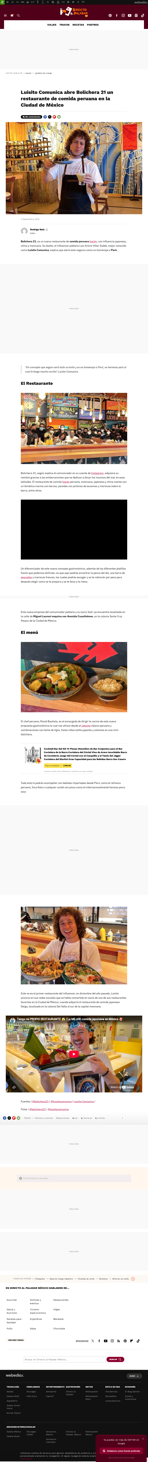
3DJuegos (31, 1391)
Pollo (9, 1328)
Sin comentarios (32, 117)
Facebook (116, 15)
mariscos (87, 1118)
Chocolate (59, 1328)
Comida (101, 1118)
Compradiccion (112, 1401)
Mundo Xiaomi (14, 1413)
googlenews (136, 15)
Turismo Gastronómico (38, 1311)
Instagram (123, 15)
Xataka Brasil (13, 1436)
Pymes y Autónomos (130, 1397)
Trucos (64, 24)
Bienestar (58, 1319)
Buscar (18, 15)
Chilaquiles (40, 1279)
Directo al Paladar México (73, 1433)
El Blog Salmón (132, 1391)
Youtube (129, 15)
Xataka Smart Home (13, 1406)
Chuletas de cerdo (86, 1279)
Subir (132, 1376)
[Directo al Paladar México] (74, 12)
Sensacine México (51, 1433)
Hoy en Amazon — (58, 765)
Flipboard (54, 117)
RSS (118, 1340)
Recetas (78, 24)
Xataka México (14, 1431)
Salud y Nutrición (12, 1311)
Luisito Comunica (84, 1101)
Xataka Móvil (13, 1396)
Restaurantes (62, 1118)
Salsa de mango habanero (62, 1279)
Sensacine (51, 1391)
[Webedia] (15, 1375)
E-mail (59, 117)
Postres (93, 24)
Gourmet (12, 1300)
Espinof (50, 1396)
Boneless (103, 1279)
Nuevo (12, 15)
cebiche (86, 725)
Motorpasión (92, 1391)
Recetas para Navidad (14, 1321)
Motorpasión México (92, 1433)
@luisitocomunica (61, 1101)
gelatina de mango (43, 73)
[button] (38, 229)
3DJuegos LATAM (31, 1433)
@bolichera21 (40, 1101)
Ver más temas (16, 1340)
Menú (5, 15)
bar (76, 1118)
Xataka (10, 1391)
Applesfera (12, 1401)
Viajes (51, 24)
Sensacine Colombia (51, 1440)
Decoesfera (110, 1396)
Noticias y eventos (44, 1118)
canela (28, 73)
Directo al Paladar (71, 1393)
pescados (26, 577)
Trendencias (111, 1391)
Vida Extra (31, 1396)
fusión (93, 241)
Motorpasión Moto (92, 1397)
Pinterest (110, 15)
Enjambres (36, 1319)
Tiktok (142, 15)
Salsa (33, 1328)
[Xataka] (2, 2)
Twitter (49, 117)
